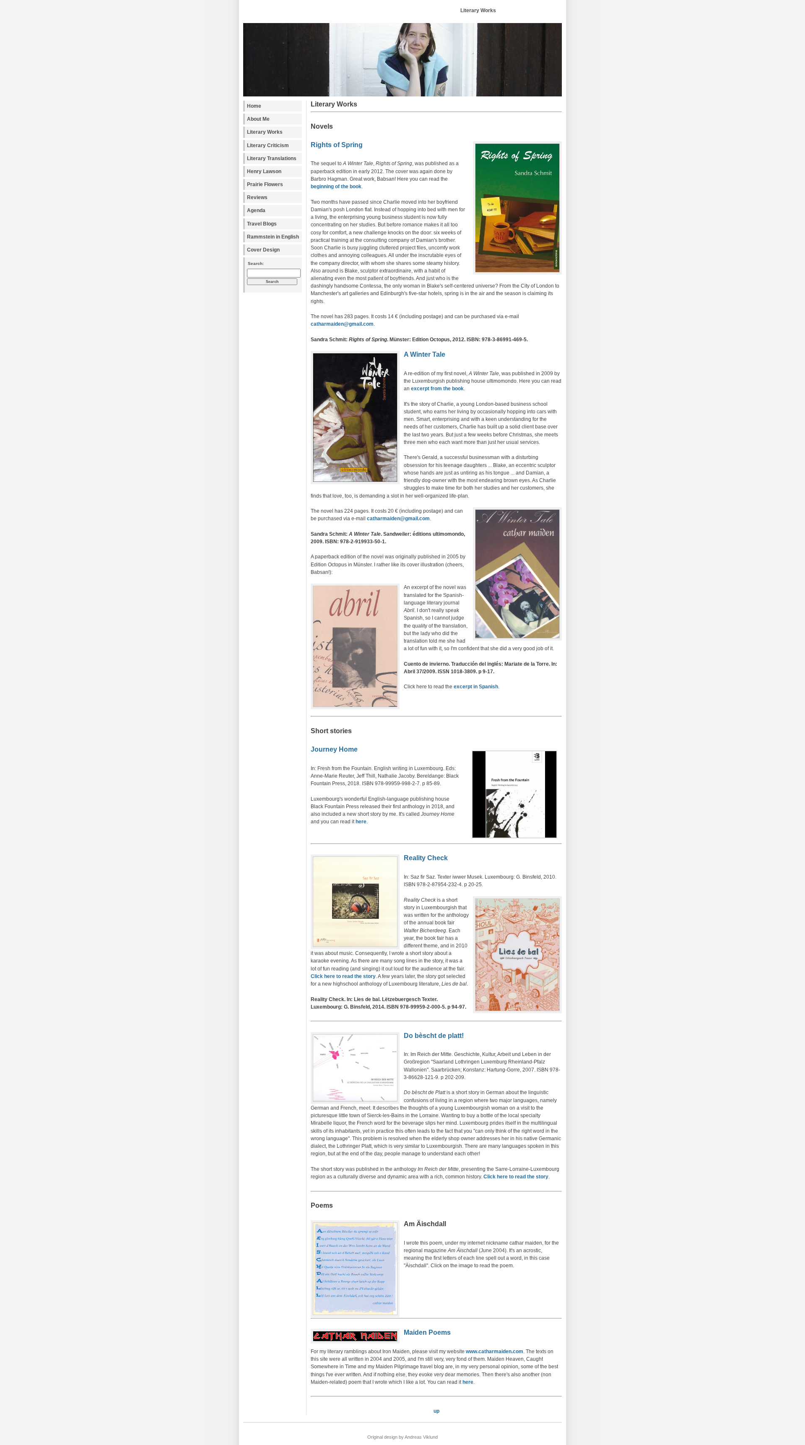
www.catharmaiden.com (494, 1351)
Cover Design (263, 249)
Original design (382, 1437)
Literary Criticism (268, 145)
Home (254, 106)
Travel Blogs (262, 223)
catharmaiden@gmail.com (342, 324)
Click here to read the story (343, 976)
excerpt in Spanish (476, 687)
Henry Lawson (264, 171)
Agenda (256, 210)
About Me (258, 119)
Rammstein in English (273, 236)
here (361, 822)
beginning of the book (336, 186)
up (436, 1411)
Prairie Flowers (265, 184)
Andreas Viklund (421, 1437)
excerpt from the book (437, 389)
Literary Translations (271, 158)
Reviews (257, 197)
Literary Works (265, 132)
